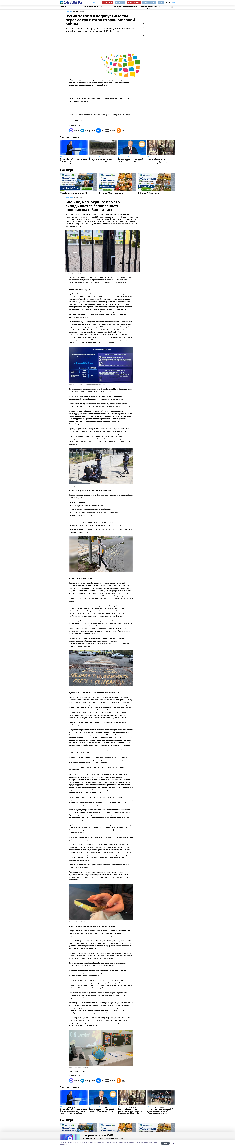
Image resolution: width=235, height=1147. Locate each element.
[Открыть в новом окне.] (74, 130)
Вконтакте (119, 2)
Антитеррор (108, 2)
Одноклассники (133, 2)
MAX (160, 2)
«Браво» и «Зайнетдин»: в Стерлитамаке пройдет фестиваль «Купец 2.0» (96, 7)
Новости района (149, 2)
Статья (63, 7)
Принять (165, 1143)
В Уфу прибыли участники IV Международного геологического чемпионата (152, 7)
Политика (68, 12)
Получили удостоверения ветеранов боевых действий (125, 7)
